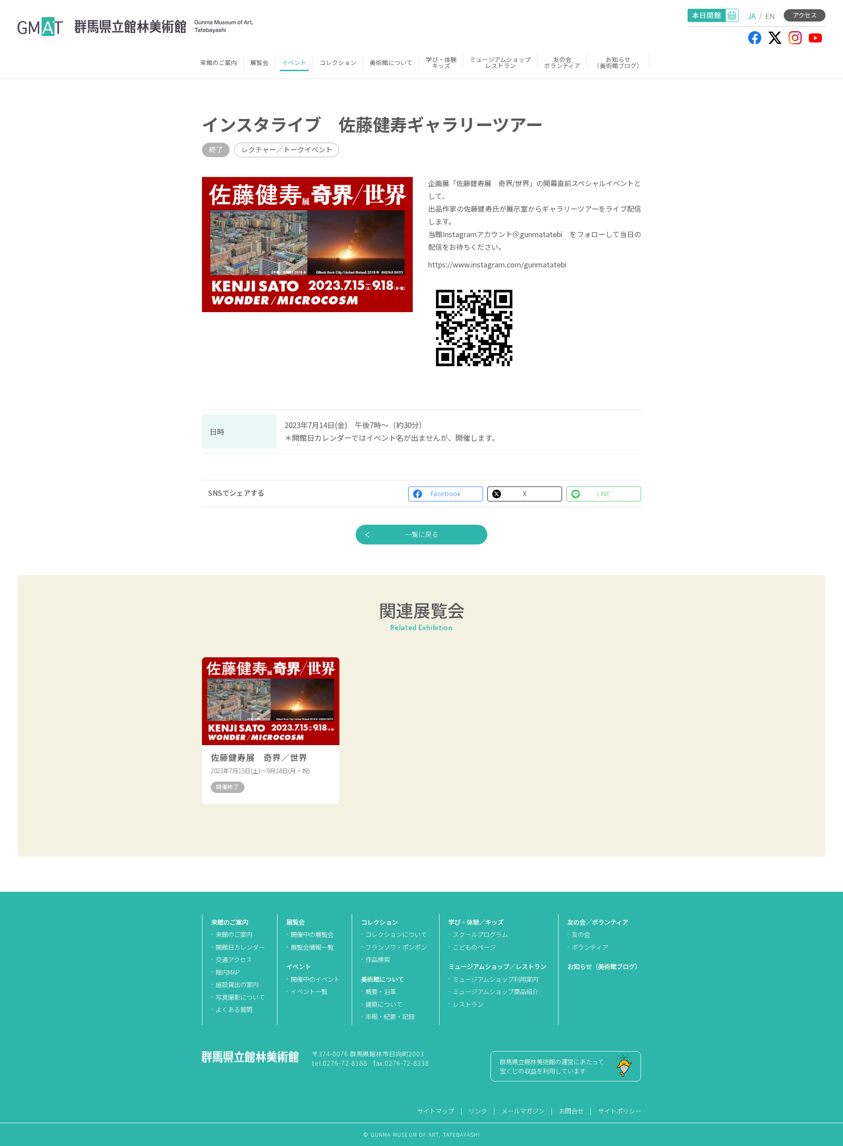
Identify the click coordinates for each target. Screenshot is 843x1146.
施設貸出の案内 (237, 984)
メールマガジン (522, 1110)
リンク (477, 1110)
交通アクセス (234, 959)
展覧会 (259, 62)
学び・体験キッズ (441, 62)
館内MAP (228, 972)
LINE (603, 493)
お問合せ (571, 1110)
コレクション (338, 62)
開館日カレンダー (240, 946)
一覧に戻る (421, 534)
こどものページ (474, 946)
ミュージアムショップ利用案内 (495, 979)
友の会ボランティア (562, 62)
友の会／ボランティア (597, 921)
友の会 (581, 934)
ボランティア (590, 946)
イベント (294, 62)
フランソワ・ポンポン (396, 946)
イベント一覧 (309, 991)
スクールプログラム (480, 934)
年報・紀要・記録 (389, 1016)
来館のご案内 (218, 62)
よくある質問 (234, 1009)
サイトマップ (435, 1110)
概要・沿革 (380, 991)
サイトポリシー (619, 1110)
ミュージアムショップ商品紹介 (495, 991)
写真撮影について (240, 997)
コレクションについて (396, 934)
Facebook (446, 493)
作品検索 (377, 959)
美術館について (391, 62)
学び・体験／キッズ (476, 921)
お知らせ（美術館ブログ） (618, 62)
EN (770, 15)
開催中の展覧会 (312, 934)
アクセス (805, 14)
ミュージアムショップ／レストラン (497, 966)
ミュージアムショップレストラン (500, 62)
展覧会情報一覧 (312, 946)
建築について (383, 1004)
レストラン (468, 1004)
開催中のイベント (315, 979)
